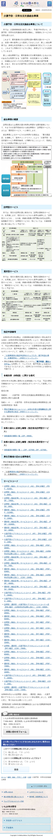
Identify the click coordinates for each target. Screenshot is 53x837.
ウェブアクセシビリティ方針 (14, 801)
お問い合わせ (8, 792)
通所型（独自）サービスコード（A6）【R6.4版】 (24, 569)
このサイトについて (36, 792)
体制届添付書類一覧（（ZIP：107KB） (20, 450)
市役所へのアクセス (14, 820)
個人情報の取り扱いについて (14, 797)
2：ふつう (25, 752)
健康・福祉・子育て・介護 (17, 777)
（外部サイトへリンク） (28, 474)
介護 (29, 777)
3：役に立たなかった (14, 755)
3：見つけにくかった (14, 764)
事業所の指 (14, 472)
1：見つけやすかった (14, 762)
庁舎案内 (9, 828)
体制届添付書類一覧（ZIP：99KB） (18, 436)
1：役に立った (11, 752)
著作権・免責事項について (38, 797)
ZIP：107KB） (42, 450)
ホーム (3, 777)
